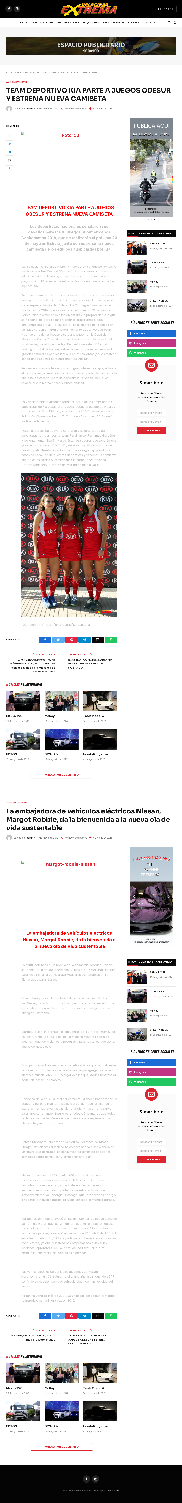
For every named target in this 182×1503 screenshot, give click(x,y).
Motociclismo (68, 22)
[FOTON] (23, 739)
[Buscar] (175, 23)
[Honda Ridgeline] (100, 739)
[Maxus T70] (23, 701)
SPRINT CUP (157, 243)
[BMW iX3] (62, 739)
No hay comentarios (76, 108)
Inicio (24, 22)
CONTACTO (165, 8)
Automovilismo (43, 22)
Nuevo (132, 233)
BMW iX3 (51, 754)
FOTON (11, 754)
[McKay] (62, 701)
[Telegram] (9, 152)
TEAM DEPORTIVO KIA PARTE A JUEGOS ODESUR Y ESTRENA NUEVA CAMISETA (88, 1339)
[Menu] (7, 23)
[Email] (9, 160)
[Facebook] (9, 135)
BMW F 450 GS (159, 301)
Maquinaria (91, 22)
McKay (50, 716)
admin (29, 108)
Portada (10, 72)
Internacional (113, 22)
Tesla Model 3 (93, 716)
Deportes (150, 22)
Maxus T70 (14, 716)
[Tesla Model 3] (100, 701)
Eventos (134, 22)
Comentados (164, 233)
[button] (134, 167)
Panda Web (112, 1490)
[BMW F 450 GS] (137, 305)
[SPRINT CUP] (137, 248)
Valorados (146, 233)
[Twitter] (9, 143)
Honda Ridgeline (95, 754)
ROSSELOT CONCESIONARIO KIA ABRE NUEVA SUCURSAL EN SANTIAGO (90, 663)
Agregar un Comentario (62, 774)
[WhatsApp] (9, 168)
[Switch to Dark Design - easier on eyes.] (169, 22)
